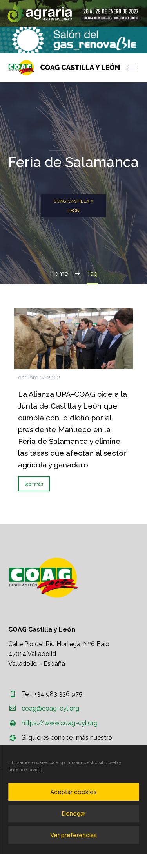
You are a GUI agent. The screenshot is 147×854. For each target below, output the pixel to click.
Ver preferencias (73, 835)
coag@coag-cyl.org (50, 708)
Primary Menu (132, 68)
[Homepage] (64, 67)
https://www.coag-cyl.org (60, 723)
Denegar (73, 813)
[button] (73, 13)
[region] (73, 13)
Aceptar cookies (73, 791)
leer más (34, 484)
